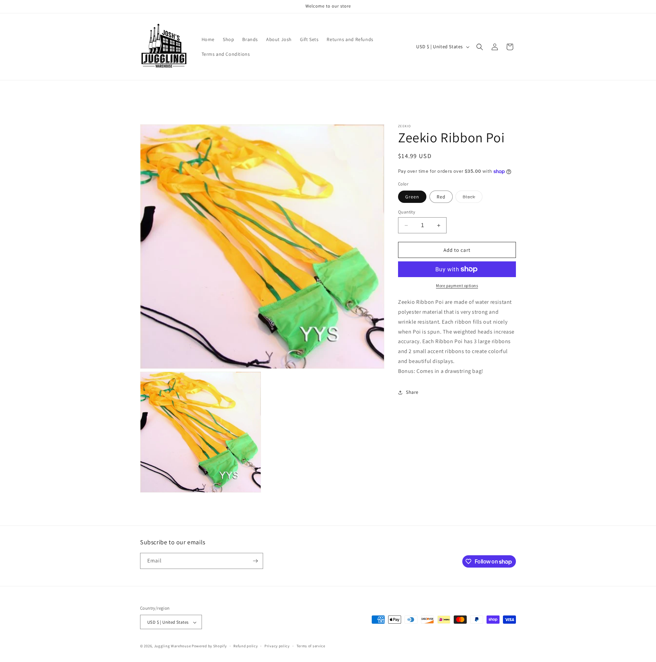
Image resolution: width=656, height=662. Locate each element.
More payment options (457, 285)
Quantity (406, 212)
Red (441, 197)
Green (412, 197)
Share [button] (412, 392)
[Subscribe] (255, 561)
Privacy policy (277, 646)
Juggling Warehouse (172, 646)
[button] (479, 46)
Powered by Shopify (209, 646)
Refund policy (245, 646)
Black (472, 198)
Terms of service (311, 646)
